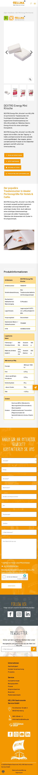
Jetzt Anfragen (13, 161)
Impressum (19, 772)
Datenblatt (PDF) (14, 167)
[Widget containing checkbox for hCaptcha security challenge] (14, 576)
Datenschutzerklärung (19, 770)
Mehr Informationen (15, 155)
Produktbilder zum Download (18, 173)
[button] (31, 52)
